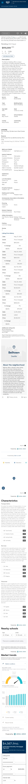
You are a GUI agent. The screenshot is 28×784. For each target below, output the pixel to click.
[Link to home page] (8, 2)
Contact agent (5, 33)
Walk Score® (17, 455)
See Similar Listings (8, 56)
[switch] (18, 33)
